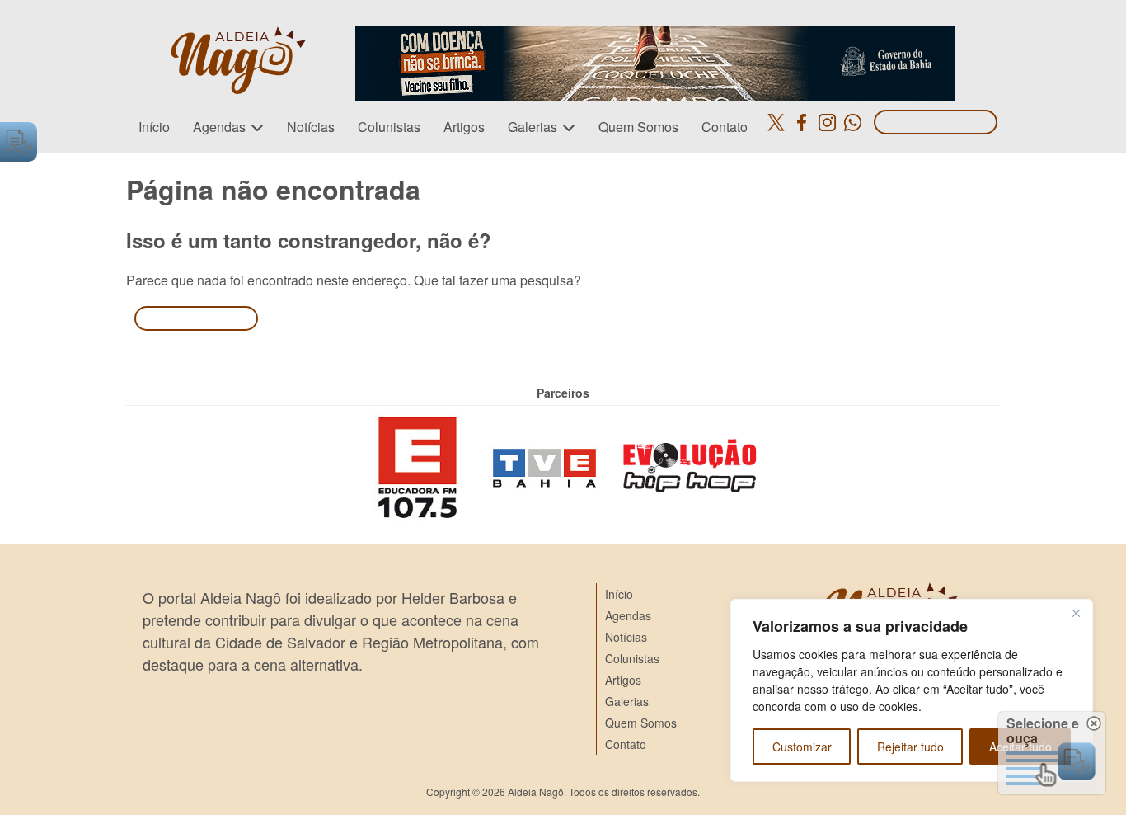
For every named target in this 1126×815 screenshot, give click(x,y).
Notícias (311, 126)
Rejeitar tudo (910, 746)
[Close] (1076, 613)
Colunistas (389, 126)
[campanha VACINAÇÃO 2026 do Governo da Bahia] (655, 35)
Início (154, 126)
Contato (724, 126)
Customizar (802, 746)
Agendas (219, 126)
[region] (911, 690)
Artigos (464, 126)
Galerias (532, 126)
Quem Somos (638, 126)
